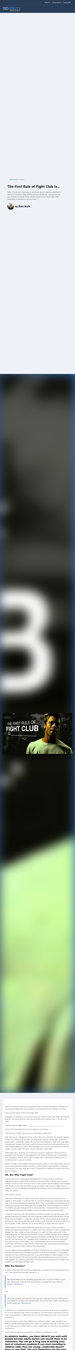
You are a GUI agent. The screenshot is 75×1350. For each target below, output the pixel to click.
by (22, 206)
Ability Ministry (13, 179)
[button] (67, 3)
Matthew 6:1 (18, 1284)
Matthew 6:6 (26, 1303)
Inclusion (21, 179)
